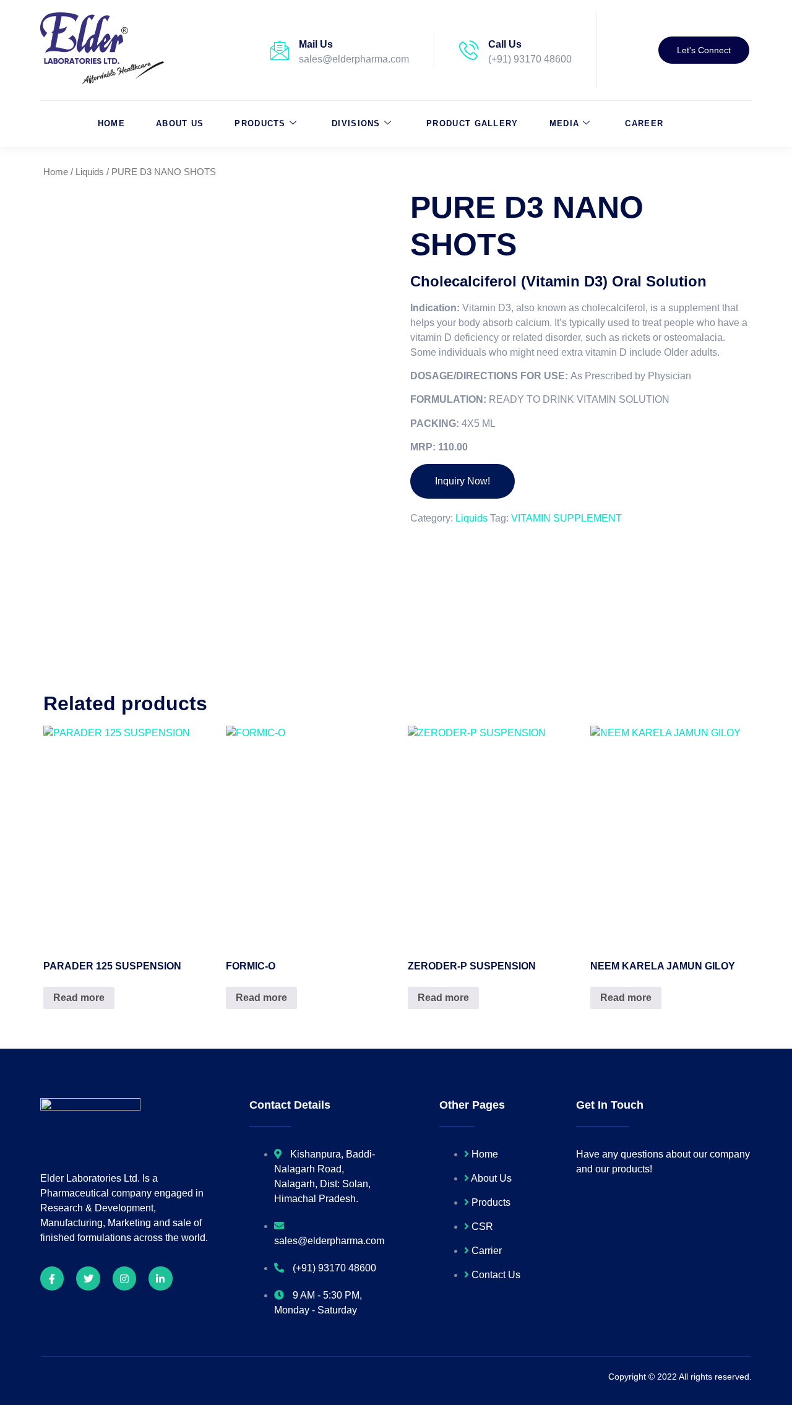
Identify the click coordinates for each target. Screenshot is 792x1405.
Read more (79, 997)
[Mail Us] (280, 50)
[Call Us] (469, 50)
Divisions (356, 123)
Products (260, 123)
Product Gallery (472, 123)
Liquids (89, 172)
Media (564, 123)
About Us (180, 123)
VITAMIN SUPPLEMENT (566, 518)
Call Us (505, 44)
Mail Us (316, 44)
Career (644, 123)
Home (111, 123)
